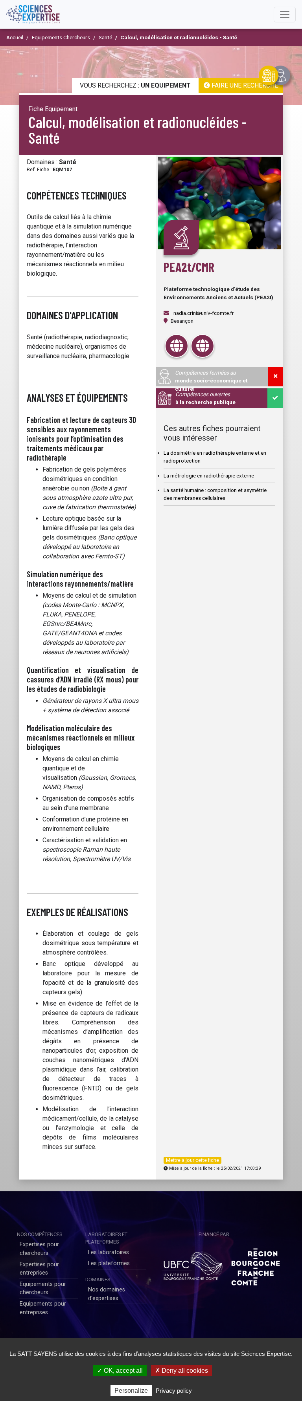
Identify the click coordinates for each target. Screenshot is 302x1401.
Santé (105, 37)
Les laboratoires (108, 1252)
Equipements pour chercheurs (43, 1288)
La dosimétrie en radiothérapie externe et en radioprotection (215, 457)
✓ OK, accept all (120, 1370)
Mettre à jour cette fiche (192, 1160)
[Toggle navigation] (285, 14)
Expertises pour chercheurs (39, 1249)
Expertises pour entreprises (39, 1269)
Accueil (14, 37)
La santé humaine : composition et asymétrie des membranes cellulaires (215, 494)
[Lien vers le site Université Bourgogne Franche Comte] (192, 1264)
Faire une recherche (244, 85)
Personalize (131, 1390)
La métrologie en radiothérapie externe (209, 475)
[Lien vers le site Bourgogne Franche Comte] (255, 1264)
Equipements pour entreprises (43, 1308)
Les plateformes (109, 1263)
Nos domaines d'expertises (106, 1294)
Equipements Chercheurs (61, 37)
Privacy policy (174, 1390)
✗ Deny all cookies (181, 1370)
